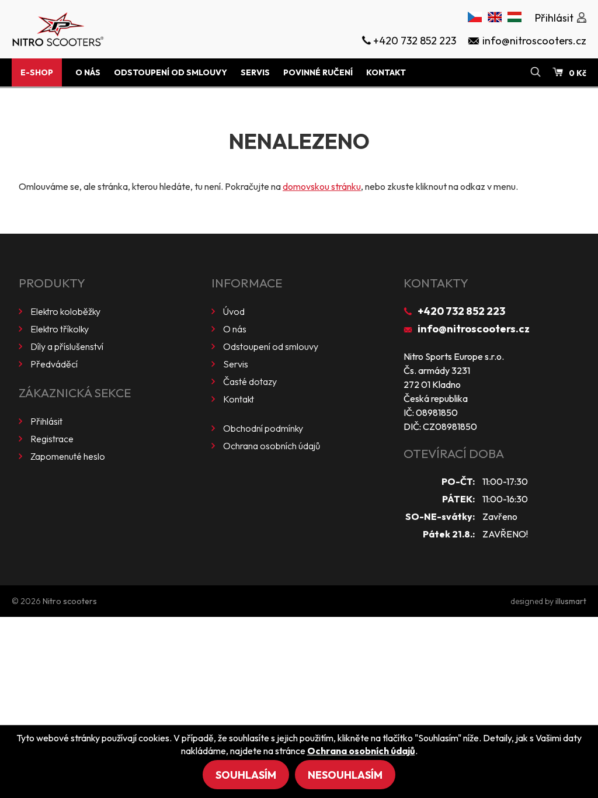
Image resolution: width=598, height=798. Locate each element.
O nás (87, 72)
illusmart (570, 601)
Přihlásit (46, 421)
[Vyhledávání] (535, 72)
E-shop (36, 72)
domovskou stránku (322, 186)
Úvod (234, 311)
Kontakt (386, 72)
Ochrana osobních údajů (271, 446)
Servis (255, 72)
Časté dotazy (250, 381)
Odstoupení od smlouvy (170, 72)
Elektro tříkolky (59, 329)
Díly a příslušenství (66, 346)
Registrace (52, 439)
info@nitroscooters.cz (474, 328)
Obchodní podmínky (263, 428)
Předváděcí (54, 364)
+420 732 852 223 (461, 311)
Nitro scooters (70, 601)
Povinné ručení (318, 72)
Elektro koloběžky (65, 311)
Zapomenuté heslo (67, 456)
